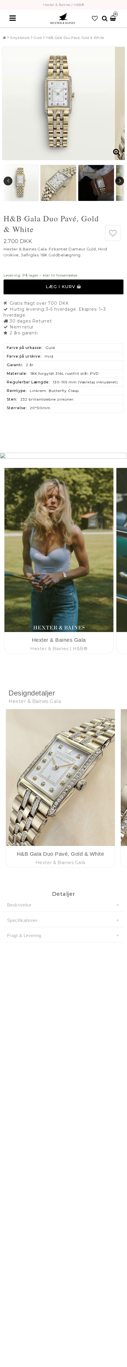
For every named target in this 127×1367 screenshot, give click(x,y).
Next (119, 181)
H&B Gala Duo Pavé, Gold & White (75, 38)
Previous (8, 181)
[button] (95, 18)
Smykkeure (20, 38)
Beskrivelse (19, 904)
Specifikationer (22, 920)
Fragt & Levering (24, 935)
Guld (38, 38)
